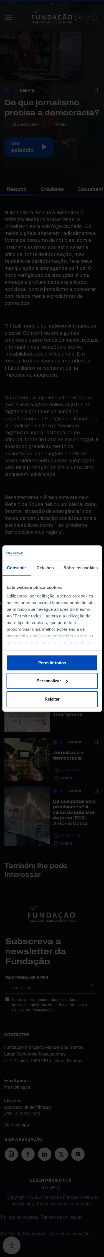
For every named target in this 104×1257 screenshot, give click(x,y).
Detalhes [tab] (45, 567)
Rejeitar (52, 699)
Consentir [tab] (16, 567)
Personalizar (49, 680)
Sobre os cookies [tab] (81, 567)
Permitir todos (52, 662)
